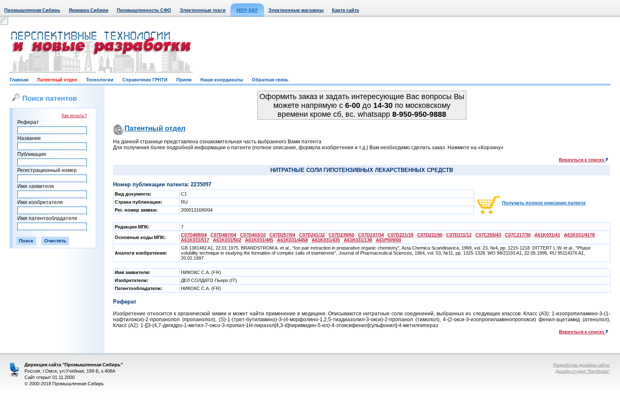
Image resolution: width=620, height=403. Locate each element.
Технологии (99, 79)
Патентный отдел (57, 79)
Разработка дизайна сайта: (581, 365)
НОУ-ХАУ (247, 10)
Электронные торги (203, 10)
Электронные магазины (295, 10)
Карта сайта (345, 10)
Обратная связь (270, 79)
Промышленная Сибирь (32, 10)
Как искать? (74, 115)
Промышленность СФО (144, 10)
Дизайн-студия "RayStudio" (582, 371)
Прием (183, 79)
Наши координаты (221, 79)
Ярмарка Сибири (88, 10)
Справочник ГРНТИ (144, 79)
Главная (19, 79)
